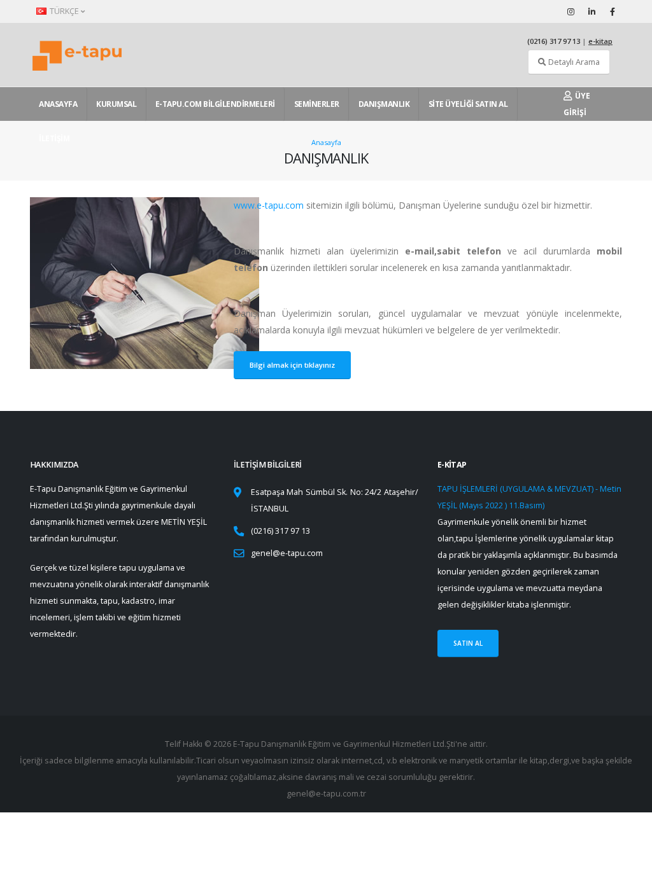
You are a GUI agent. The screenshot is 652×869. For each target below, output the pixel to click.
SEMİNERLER (316, 104)
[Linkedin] (591, 11)
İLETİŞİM (54, 138)
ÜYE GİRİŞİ (576, 104)
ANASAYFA (58, 104)
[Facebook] (612, 11)
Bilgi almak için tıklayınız (292, 365)
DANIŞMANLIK (384, 104)
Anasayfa (326, 142)
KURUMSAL (116, 104)
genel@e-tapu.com (287, 553)
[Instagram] (570, 11)
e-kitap (600, 41)
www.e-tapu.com (269, 205)
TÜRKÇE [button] (64, 11)
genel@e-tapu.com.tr (326, 793)
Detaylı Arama (573, 61)
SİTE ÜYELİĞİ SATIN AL (468, 104)
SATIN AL (468, 643)
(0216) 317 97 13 (553, 41)
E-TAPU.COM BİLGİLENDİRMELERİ (215, 104)
